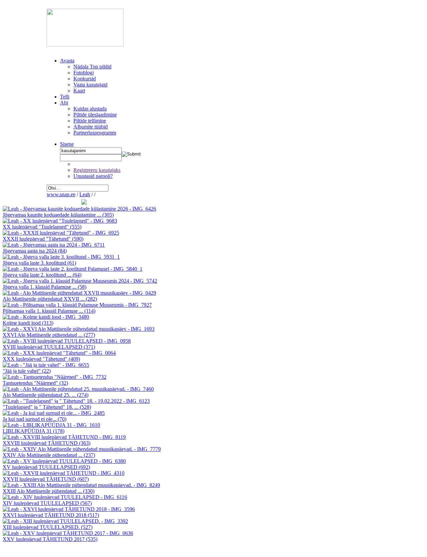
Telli (64, 96)
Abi (64, 102)
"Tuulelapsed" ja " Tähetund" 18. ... (47, 407)
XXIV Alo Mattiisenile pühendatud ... (49, 455)
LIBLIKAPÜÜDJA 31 (33, 431)
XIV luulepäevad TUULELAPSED (47, 503)
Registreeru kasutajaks (96, 170)
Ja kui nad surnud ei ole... (34, 419)
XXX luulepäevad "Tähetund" (41, 359)
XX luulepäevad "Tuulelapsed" (42, 227)
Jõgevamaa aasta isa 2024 (35, 251)
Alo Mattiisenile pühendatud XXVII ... (50, 299)
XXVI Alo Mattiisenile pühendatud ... (49, 335)
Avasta (67, 60)
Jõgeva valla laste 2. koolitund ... (42, 275)
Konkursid (84, 78)
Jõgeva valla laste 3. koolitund (39, 263)
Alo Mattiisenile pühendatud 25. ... (45, 395)
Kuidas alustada (90, 108)
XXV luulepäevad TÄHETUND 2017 (50, 539)
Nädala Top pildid (92, 66)
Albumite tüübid (90, 126)
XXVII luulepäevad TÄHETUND (46, 479)
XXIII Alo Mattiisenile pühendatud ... (48, 491)
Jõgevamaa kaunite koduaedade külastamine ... (58, 215)
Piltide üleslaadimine (95, 114)
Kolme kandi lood (28, 323)
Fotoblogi (83, 72)
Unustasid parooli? (93, 176)
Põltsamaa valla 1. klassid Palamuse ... (49, 311)
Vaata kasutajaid (90, 84)
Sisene (67, 144)
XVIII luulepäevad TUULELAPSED (49, 347)
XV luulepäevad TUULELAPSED (46, 467)
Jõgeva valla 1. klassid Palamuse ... (44, 287)
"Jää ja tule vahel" (27, 371)
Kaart (79, 90)
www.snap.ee (61, 194)
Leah (84, 194)
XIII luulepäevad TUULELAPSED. (47, 527)
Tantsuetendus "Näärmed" (35, 383)
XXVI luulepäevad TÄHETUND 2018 (51, 515)
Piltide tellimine (89, 120)
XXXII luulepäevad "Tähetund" (43, 239)
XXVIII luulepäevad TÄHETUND (46, 443)
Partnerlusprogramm (94, 132)
